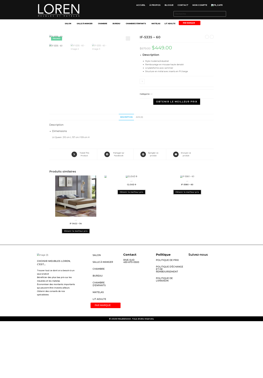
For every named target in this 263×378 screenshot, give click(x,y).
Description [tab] (126, 117)
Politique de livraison (164, 279)
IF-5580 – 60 (187, 184)
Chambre (102, 24)
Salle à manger (84, 24)
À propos (155, 5)
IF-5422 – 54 (76, 223)
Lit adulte (170, 24)
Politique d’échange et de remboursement (169, 269)
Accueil (140, 5)
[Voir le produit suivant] (212, 37)
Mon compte (199, 5)
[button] (217, 5)
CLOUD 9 (131, 184)
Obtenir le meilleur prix (176, 101)
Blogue (169, 5)
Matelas (155, 24)
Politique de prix (167, 260)
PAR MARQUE (189, 23)
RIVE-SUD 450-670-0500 (131, 261)
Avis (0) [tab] (139, 117)
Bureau (116, 24)
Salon (68, 24)
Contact (183, 5)
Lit (151, 94)
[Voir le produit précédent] (207, 37)
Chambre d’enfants (136, 24)
